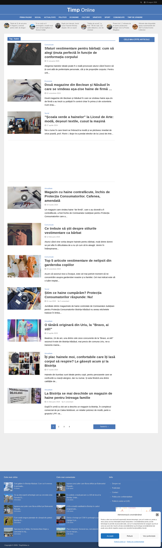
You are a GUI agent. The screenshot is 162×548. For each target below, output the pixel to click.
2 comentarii (64, 301)
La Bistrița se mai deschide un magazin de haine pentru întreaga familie (78, 396)
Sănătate (97, 17)
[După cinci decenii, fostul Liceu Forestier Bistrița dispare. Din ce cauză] (57, 25)
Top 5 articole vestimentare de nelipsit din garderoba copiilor (78, 263)
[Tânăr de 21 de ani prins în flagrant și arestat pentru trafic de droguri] (6, 25)
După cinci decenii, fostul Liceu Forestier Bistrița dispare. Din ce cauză (70, 26)
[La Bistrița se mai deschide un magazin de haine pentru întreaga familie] (24, 395)
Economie (74, 17)
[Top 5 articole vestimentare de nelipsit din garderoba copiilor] (24, 266)
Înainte (103, 427)
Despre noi (116, 484)
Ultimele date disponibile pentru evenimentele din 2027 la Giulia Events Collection (147, 27)
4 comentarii (68, 402)
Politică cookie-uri (120, 542)
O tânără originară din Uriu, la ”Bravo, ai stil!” (77, 327)
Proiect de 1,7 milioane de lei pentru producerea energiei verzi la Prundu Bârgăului (122, 27)
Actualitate (50, 17)
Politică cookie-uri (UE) (121, 501)
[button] (157, 515)
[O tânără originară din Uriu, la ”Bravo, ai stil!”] (24, 330)
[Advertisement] (61, 161)
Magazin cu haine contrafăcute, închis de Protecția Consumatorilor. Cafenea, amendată (77, 196)
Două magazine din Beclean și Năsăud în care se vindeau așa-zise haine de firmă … (78, 87)
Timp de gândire (135, 17)
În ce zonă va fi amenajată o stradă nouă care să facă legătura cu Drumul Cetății (44, 27)
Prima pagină (26, 17)
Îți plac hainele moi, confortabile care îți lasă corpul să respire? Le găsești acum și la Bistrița (80, 361)
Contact (115, 492)
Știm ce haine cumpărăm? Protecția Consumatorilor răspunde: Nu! (73, 295)
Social (38, 17)
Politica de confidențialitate (135, 542)
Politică (63, 17)
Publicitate (116, 488)
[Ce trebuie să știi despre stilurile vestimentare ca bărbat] (24, 234)
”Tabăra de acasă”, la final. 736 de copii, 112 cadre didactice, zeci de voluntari (95, 27)
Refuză (129, 536)
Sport (107, 17)
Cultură (86, 17)
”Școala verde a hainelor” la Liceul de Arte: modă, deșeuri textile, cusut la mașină (79, 119)
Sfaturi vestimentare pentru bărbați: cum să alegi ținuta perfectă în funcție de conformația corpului (79, 53)
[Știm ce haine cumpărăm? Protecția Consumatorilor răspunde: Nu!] (24, 298)
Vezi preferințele (149, 536)
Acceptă (110, 536)
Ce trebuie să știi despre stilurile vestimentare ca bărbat (70, 231)
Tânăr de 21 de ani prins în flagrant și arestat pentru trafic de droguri (18, 26)
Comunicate (119, 17)
